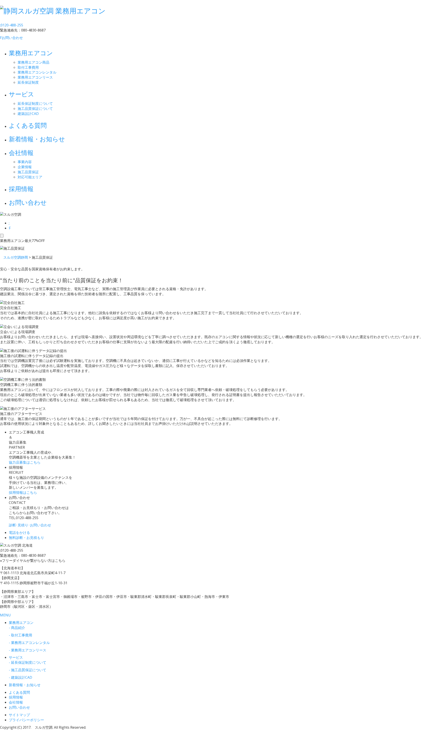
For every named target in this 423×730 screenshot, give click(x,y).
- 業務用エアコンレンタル (29, 642)
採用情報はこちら (23, 492)
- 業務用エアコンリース (27, 650)
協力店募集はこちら (25, 462)
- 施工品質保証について (27, 669)
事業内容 (25, 161)
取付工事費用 (28, 67)
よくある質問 (28, 125)
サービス (21, 94)
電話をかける (19, 532)
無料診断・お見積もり (26, 537)
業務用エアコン (31, 53)
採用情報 (21, 188)
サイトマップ (19, 714)
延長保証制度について (35, 103)
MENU (5, 615)
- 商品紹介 (17, 627)
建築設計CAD (28, 113)
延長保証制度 (28, 82)
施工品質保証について (35, 108)
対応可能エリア (30, 177)
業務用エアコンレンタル (37, 72)
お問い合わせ (11, 37)
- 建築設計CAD (20, 677)
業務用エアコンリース (35, 77)
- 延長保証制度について (27, 662)
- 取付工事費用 (20, 635)
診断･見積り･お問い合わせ (30, 525)
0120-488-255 (11, 25)
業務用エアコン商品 (33, 62)
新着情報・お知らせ (37, 139)
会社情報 (21, 152)
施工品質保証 (28, 172)
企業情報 (25, 166)
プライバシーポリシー (26, 719)
